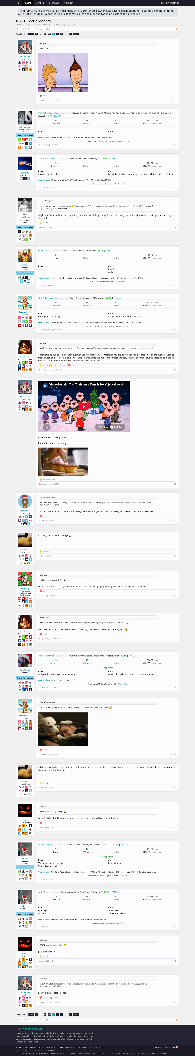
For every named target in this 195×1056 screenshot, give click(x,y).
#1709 (174, 521)
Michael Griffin (45, 844)
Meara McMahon (46, 655)
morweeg (25, 588)
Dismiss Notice (176, 10)
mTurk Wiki (54, 2)
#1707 (174, 370)
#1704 (174, 227)
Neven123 (25, 265)
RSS (177, 1047)
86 (53, 34)
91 (70, 34)
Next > (76, 34)
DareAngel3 (25, 670)
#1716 (174, 827)
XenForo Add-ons (66, 1047)
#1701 (174, 100)
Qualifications (44, 137)
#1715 (174, 788)
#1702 (174, 145)
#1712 (174, 639)
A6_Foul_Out (25, 127)
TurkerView (125, 141)
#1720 (174, 1002)
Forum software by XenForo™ (37, 1047)
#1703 (174, 187)
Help (167, 1047)
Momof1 (25, 511)
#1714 (174, 754)
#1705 (174, 285)
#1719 (174, 961)
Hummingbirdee (25, 312)
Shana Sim (43, 250)
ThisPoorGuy (60, 24)
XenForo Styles (80, 1047)
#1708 (174, 484)
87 (57, 34)
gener (25, 820)
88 (62, 34)
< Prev (30, 34)
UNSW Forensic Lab (47, 297)
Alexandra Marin (46, 158)
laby (40, 227)
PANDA (57, 115)
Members (39, 2)
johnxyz (25, 859)
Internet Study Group (48, 112)
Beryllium (158, 1047)
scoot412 (25, 173)
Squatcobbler (25, 56)
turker (25, 549)
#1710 (174, 556)
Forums (27, 2)
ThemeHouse (52, 1050)
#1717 (174, 879)
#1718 (174, 927)
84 (45, 34)
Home (18, 3)
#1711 (174, 596)
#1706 (174, 330)
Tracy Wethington (25, 357)
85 (49, 34)
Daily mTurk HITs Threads (36, 24)
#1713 (174, 688)
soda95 (41, 891)
